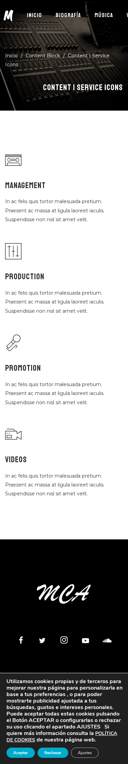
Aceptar (20, 752)
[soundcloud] (107, 641)
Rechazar (52, 752)
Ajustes (85, 752)
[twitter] (42, 641)
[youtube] (85, 644)
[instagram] (64, 641)
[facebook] (21, 641)
